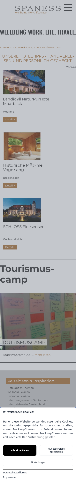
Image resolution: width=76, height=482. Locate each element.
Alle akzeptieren (20, 450)
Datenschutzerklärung (15, 472)
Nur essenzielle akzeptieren (56, 450)
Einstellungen (38, 462)
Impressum (9, 477)
